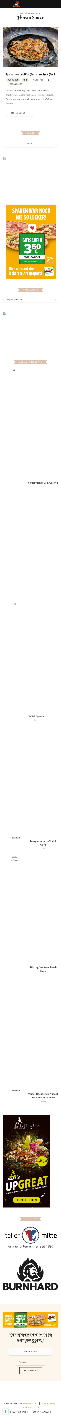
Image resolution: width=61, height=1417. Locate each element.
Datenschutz (30, 1407)
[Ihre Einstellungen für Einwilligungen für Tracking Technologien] (5, 1412)
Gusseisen (13, 80)
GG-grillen (30, 1403)
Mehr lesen (18, 113)
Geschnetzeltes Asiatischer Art (30, 74)
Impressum (48, 1403)
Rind (25, 80)
